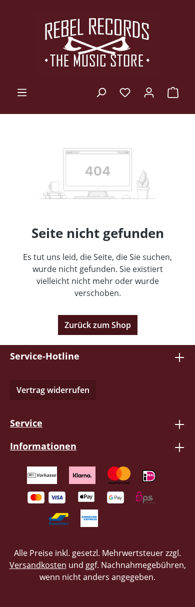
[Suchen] (101, 92)
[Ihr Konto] (149, 92)
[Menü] (22, 92)
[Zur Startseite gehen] (97, 43)
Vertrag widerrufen (53, 390)
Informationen (43, 446)
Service (26, 423)
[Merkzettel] (125, 92)
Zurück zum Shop (97, 325)
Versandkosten (38, 565)
